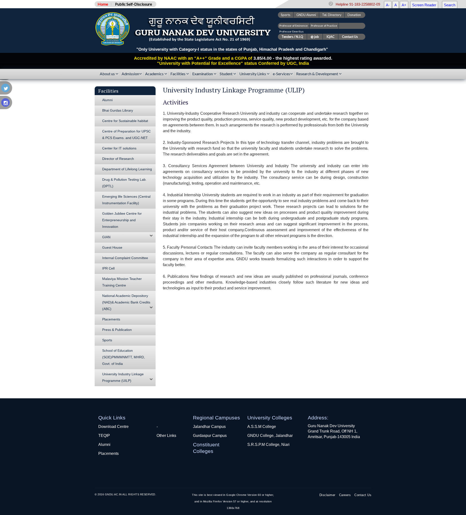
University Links (253, 74)
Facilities (178, 74)
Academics (154, 74)
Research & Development (317, 74)
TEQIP (104, 435)
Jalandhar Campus (209, 427)
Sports (285, 15)
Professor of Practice (324, 25)
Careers (345, 495)
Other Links (166, 435)
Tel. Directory (331, 15)
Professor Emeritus (291, 31)
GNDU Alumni (306, 15)
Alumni (104, 444)
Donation (354, 15)
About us (108, 74)
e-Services (281, 74)
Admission (130, 74)
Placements (108, 453)
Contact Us (362, 495)
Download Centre (113, 427)
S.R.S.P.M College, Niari (268, 444)
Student (226, 74)
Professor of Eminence (293, 25)
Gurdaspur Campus (210, 435)
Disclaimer (327, 495)
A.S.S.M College (261, 427)
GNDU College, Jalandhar (270, 435)
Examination (203, 74)
